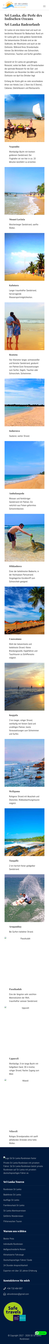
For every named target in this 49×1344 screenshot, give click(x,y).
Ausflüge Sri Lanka (11, 1199)
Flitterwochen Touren (12, 1221)
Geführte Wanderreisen (13, 1215)
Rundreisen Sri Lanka (12, 1189)
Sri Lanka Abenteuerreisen (14, 1210)
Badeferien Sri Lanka (12, 1194)
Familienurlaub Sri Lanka (13, 1205)
